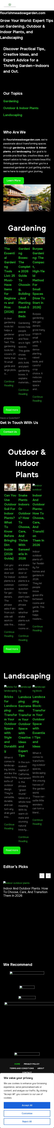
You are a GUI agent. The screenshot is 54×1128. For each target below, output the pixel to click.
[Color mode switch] (41, 5)
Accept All (27, 1105)
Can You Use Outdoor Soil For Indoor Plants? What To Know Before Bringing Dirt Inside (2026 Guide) (10, 527)
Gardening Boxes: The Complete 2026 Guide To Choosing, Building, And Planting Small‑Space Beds (24, 282)
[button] (48, 875)
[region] (27, 1100)
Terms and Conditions (22, 1068)
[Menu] (49, 5)
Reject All (27, 1121)
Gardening (10, 101)
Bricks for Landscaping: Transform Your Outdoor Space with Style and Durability (10, 724)
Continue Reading (9, 383)
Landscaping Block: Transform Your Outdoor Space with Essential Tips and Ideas (39, 721)
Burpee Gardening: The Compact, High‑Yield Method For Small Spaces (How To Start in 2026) (39, 278)
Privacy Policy (31, 1064)
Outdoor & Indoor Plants (21, 108)
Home (17, 1064)
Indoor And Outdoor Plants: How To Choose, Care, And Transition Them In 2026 (39, 520)
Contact (27, 1073)
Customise (27, 1113)
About (41, 1068)
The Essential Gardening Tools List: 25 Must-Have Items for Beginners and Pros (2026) (10, 280)
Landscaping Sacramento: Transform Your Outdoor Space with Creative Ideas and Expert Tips (24, 726)
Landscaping (12, 115)
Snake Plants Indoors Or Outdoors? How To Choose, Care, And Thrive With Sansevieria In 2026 (24, 527)
